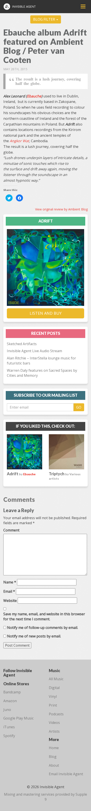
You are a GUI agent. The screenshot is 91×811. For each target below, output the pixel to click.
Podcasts (56, 714)
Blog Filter (44, 19)
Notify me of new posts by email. (34, 636)
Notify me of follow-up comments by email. (42, 627)
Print (53, 705)
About (54, 765)
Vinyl (53, 696)
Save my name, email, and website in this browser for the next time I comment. (44, 616)
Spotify (9, 735)
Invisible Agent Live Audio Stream (34, 350)
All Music (56, 678)
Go (78, 407)
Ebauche (34, 96)
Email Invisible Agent (66, 774)
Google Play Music (18, 718)
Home (54, 747)
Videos (54, 722)
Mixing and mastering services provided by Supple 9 (45, 797)
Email (9, 591)
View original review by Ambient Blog (61, 209)
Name (9, 582)
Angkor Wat (19, 140)
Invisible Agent (21, 6)
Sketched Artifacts (22, 343)
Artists (54, 731)
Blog (53, 756)
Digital (54, 687)
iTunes (9, 727)
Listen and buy (46, 313)
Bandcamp (12, 692)
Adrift (15, 473)
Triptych (65, 475)
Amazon (10, 700)
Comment (11, 530)
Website (10, 600)
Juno (7, 709)
